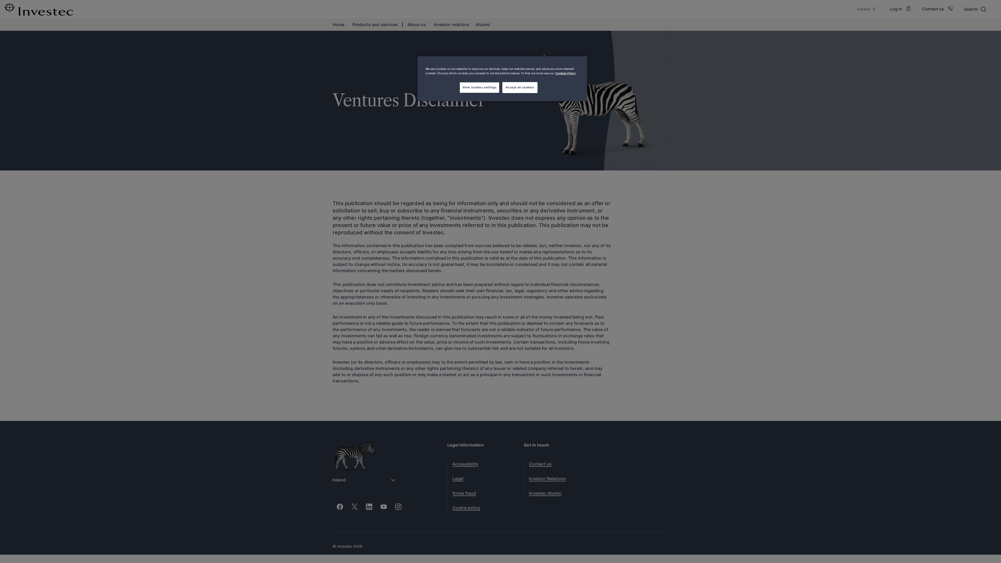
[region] (502, 78)
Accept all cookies (520, 87)
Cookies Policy (565, 73)
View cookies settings (479, 87)
